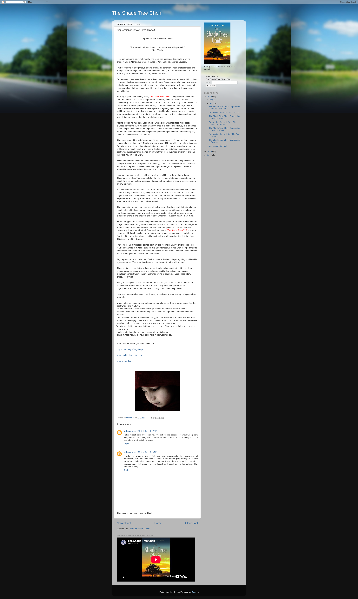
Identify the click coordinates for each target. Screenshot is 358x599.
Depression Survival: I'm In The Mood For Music (223, 123)
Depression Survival (218, 146)
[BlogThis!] (154, 418)
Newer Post (124, 523)
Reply (126, 444)
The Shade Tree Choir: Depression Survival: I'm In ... (224, 117)
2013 (209, 151)
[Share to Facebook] (160, 418)
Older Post (191, 523)
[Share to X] (157, 418)
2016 (209, 96)
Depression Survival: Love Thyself (224, 113)
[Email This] (152, 418)
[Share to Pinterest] (162, 418)
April (211, 103)
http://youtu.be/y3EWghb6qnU (130, 349)
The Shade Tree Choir (136, 13)
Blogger (194, 592)
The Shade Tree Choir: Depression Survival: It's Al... (224, 129)
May (211, 100)
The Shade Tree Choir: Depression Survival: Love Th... (224, 108)
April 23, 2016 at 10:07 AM (145, 431)
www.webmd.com (125, 361)
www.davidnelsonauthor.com (130, 355)
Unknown (128, 431)
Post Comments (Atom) (139, 529)
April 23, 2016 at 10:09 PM (145, 452)
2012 (209, 155)
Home (158, 523)
